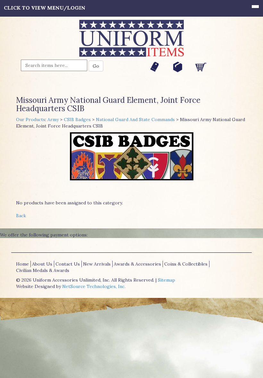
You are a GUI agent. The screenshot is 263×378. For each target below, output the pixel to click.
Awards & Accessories (137, 264)
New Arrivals (97, 264)
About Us (42, 264)
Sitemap (166, 280)
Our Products (30, 119)
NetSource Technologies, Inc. (93, 286)
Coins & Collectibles (186, 264)
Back (21, 215)
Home (22, 264)
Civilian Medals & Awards (42, 270)
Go (96, 66)
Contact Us (67, 264)
